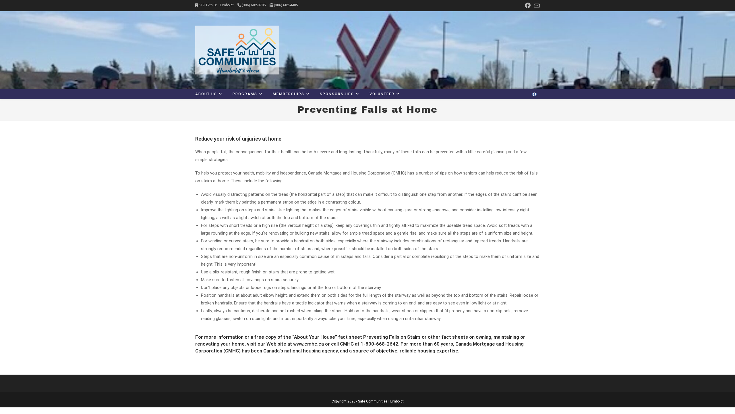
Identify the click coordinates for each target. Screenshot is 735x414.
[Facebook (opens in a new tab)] (527, 5)
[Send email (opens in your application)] (536, 6)
